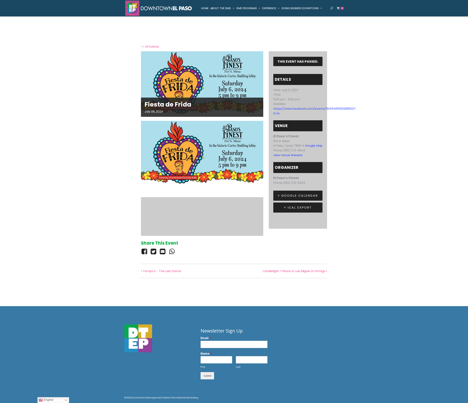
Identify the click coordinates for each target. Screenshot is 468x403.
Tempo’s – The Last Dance (161, 271)
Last (238, 366)
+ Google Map (312, 146)
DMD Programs (246, 8)
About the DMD (220, 8)
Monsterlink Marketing (185, 397)
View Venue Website (288, 155)
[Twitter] (153, 251)
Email (206, 338)
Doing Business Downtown (300, 8)
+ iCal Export (298, 207)
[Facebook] (145, 251)
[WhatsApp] (171, 251)
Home (205, 8)
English (48, 399)
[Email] (162, 251)
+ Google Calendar (298, 196)
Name (206, 354)
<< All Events (150, 46)
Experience (269, 8)
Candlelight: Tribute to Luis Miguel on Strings (295, 271)
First (203, 366)
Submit (207, 375)
